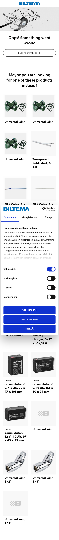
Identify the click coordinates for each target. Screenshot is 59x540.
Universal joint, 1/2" (15, 479)
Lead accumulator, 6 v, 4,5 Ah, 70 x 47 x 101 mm (15, 386)
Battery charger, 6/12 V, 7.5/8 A (42, 339)
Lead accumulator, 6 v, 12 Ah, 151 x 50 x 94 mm (43, 386)
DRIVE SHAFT (14, 335)
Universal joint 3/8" (43, 479)
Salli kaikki (29, 310)
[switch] (51, 278)
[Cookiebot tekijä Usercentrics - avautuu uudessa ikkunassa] (42, 209)
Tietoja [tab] (48, 217)
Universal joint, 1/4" (15, 521)
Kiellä (29, 328)
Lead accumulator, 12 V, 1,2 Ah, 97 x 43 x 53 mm (15, 434)
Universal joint (15, 122)
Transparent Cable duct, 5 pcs (42, 163)
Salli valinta (29, 319)
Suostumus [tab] (10, 217)
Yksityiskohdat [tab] (29, 217)
